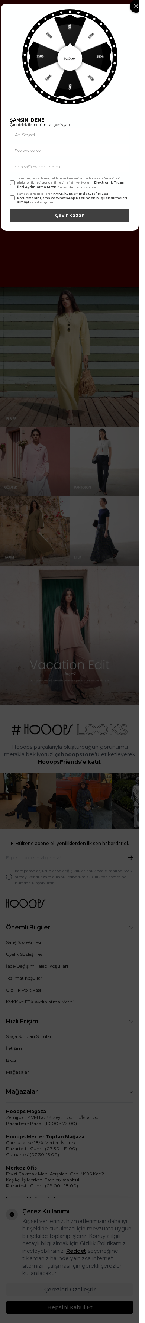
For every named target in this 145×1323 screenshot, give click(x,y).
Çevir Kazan (70, 215)
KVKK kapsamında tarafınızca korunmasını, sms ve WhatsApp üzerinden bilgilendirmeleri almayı (72, 197)
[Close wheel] (136, 6)
